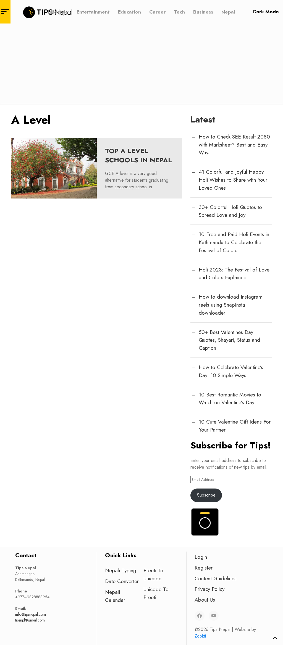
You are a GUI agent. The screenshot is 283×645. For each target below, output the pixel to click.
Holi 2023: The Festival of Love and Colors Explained (234, 273)
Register (204, 567)
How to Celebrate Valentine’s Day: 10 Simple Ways (231, 371)
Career (157, 11)
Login (201, 557)
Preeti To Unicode (153, 574)
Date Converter (122, 581)
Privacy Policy (209, 589)
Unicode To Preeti (156, 593)
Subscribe (206, 495)
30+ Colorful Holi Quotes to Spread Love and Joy (230, 211)
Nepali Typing (120, 570)
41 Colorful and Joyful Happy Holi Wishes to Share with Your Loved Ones (233, 180)
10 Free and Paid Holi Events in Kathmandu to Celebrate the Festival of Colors (234, 242)
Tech (179, 11)
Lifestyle (58, 11)
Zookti (200, 636)
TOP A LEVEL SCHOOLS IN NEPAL (138, 155)
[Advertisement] (141, 65)
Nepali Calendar (115, 596)
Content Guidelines (216, 578)
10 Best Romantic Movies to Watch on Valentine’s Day (230, 398)
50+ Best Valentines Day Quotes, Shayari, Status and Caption (229, 340)
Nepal (228, 11)
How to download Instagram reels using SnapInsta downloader (231, 305)
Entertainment (93, 11)
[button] (275, 638)
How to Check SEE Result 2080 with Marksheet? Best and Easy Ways (234, 144)
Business (203, 11)
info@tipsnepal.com (30, 614)
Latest (202, 119)
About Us (205, 600)
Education (129, 11)
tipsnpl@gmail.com (30, 620)
